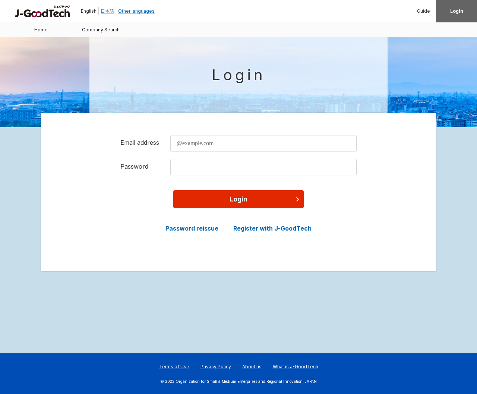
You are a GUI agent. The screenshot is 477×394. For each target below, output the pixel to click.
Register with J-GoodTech (272, 228)
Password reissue (191, 228)
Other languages (136, 11)
